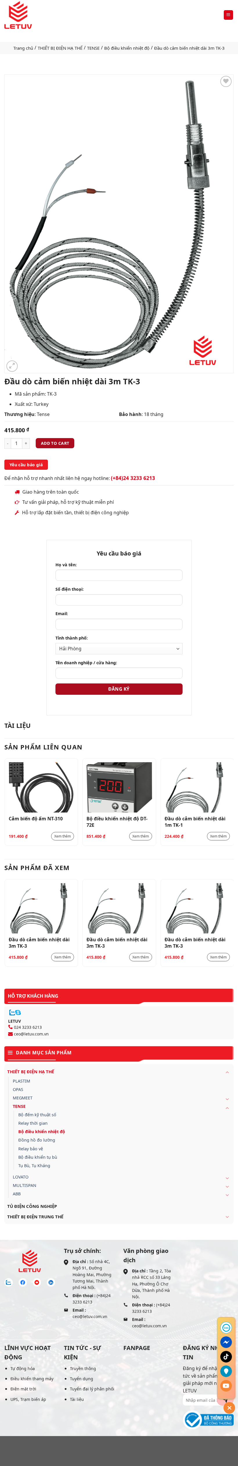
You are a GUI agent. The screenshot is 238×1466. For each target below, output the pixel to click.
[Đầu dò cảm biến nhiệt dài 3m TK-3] (41, 908)
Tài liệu (77, 1399)
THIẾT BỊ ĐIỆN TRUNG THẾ (35, 1216)
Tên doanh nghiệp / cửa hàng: (86, 662)
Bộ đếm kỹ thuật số (37, 1114)
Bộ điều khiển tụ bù (37, 1157)
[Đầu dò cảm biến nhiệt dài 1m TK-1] (197, 787)
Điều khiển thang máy (31, 1378)
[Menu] (228, 15)
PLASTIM (21, 1081)
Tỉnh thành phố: (71, 638)
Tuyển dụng (81, 1378)
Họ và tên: (66, 564)
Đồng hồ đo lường (36, 1140)
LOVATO (20, 1177)
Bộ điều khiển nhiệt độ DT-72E (116, 821)
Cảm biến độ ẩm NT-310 (36, 818)
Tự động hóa (22, 1368)
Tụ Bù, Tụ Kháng (34, 1165)
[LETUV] (18, 15)
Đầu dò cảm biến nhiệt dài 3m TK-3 (39, 942)
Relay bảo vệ (30, 1148)
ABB (17, 1194)
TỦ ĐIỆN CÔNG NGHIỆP (32, 1206)
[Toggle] (227, 1072)
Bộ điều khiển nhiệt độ (126, 48)
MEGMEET (23, 1098)
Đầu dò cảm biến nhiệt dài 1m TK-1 (195, 821)
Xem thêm (62, 836)
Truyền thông (83, 1368)
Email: (61, 613)
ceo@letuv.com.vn (31, 1034)
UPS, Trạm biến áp (28, 1399)
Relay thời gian (33, 1123)
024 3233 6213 (28, 1027)
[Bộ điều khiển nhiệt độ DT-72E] (119, 787)
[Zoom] (12, 366)
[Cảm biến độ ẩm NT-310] (41, 787)
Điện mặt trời (23, 1389)
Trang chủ (23, 48)
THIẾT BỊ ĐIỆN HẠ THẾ (60, 48)
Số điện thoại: (69, 589)
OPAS (18, 1089)
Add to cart (55, 443)
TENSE (93, 48)
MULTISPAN (24, 1185)
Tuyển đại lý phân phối (92, 1389)
